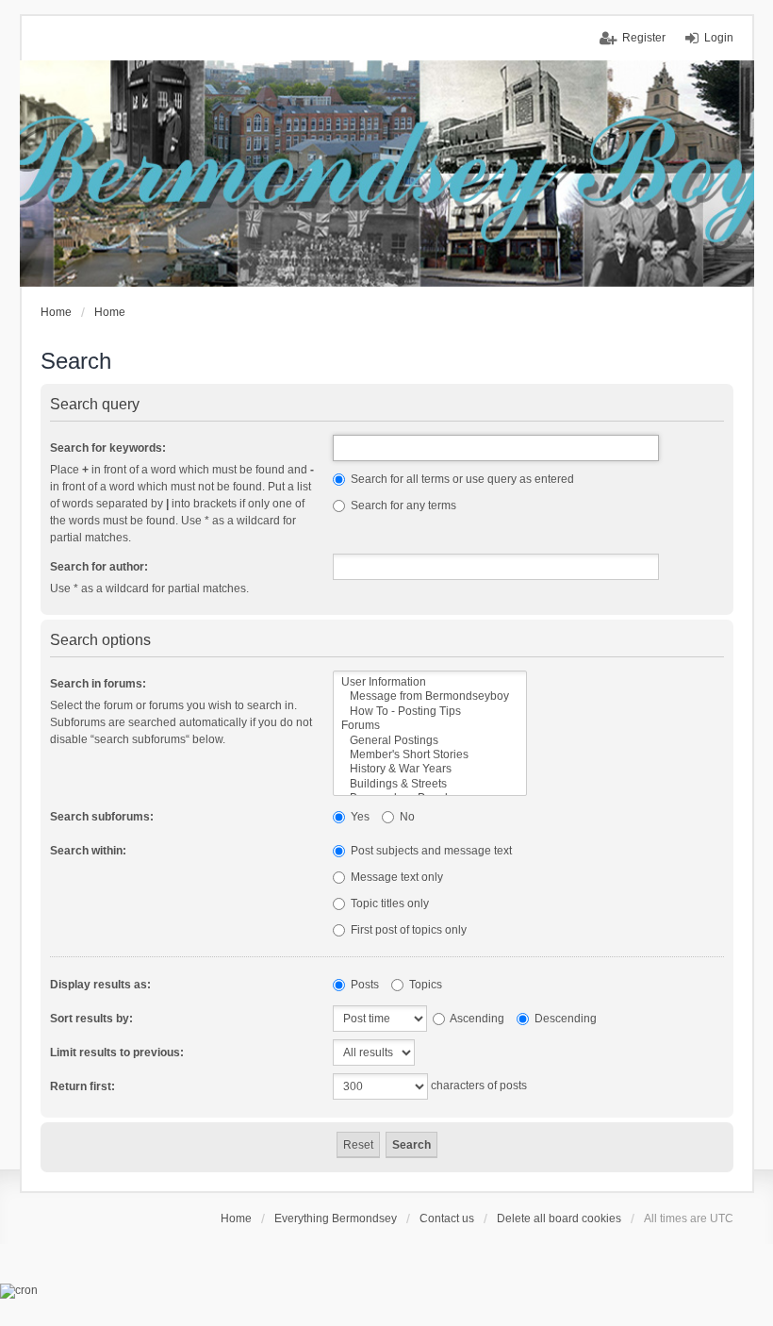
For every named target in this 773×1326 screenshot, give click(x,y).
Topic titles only (388, 903)
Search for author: (99, 566)
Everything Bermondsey (335, 1218)
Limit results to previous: (117, 1052)
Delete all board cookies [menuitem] (559, 1218)
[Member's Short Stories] (429, 755)
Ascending (476, 1018)
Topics (424, 984)
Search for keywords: (108, 448)
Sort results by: (91, 1018)
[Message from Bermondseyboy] (429, 696)
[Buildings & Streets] (429, 784)
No (406, 816)
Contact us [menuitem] (446, 1218)
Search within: (88, 850)
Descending (564, 1018)
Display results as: (100, 984)
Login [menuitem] (718, 37)
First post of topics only (407, 929)
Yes (359, 816)
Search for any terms (402, 505)
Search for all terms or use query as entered (461, 479)
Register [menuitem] (644, 37)
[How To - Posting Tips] (429, 711)
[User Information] (429, 682)
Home (236, 1218)
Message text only (395, 877)
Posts (363, 984)
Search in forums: (98, 683)
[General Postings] (429, 741)
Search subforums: (102, 816)
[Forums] (429, 726)
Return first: (82, 1086)
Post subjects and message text (430, 850)
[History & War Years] (429, 769)
